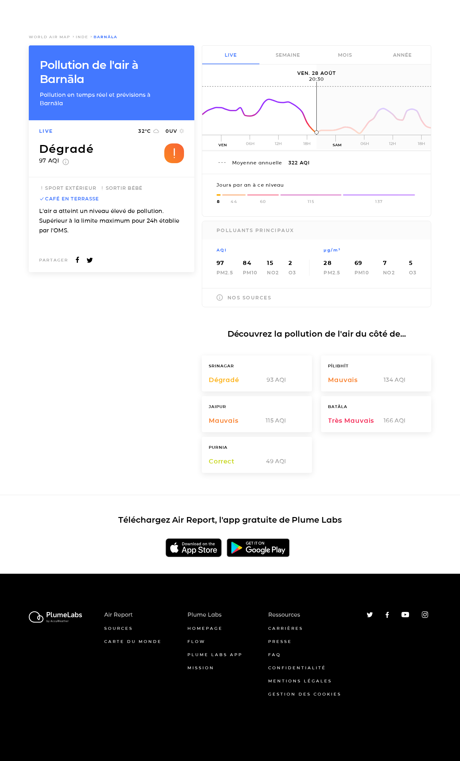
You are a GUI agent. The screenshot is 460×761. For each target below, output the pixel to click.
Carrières (285, 628)
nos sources (249, 298)
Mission (200, 667)
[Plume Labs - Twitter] (370, 616)
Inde (82, 36)
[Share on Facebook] (77, 262)
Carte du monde (133, 641)
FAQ (274, 654)
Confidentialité (297, 667)
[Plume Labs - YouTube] (405, 616)
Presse (280, 641)
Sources (118, 628)
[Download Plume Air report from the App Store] (194, 548)
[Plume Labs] (55, 617)
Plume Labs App (215, 654)
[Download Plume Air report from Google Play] (258, 548)
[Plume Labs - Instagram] (425, 617)
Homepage (205, 628)
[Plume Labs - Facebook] (387, 617)
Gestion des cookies (304, 693)
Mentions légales (300, 680)
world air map (49, 36)
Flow (196, 641)
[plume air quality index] (66, 163)
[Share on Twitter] (90, 262)
